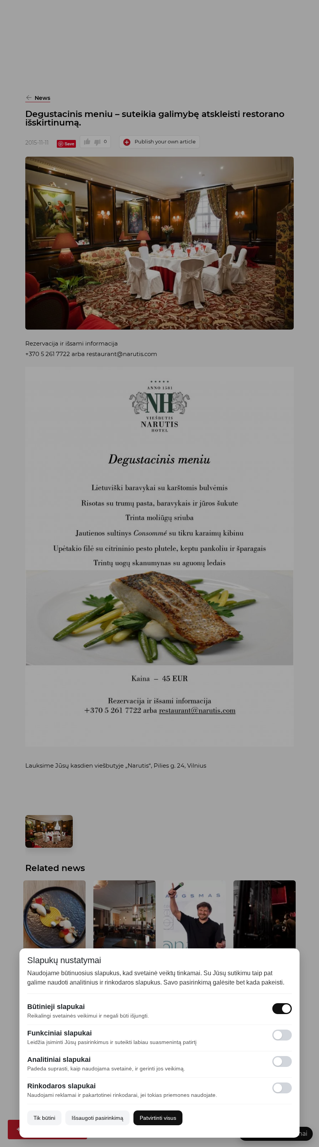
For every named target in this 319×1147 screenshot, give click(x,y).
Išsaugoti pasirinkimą (97, 1118)
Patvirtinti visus (158, 1118)
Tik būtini (44, 1118)
